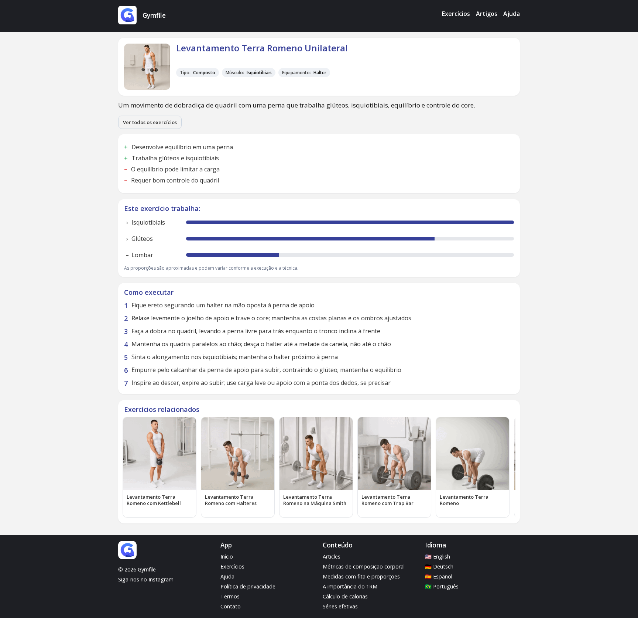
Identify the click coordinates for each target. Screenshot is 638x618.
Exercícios (456, 14)
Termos (230, 596)
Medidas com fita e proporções (361, 576)
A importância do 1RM (350, 586)
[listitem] (159, 467)
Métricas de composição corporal (364, 566)
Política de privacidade (247, 586)
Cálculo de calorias (345, 596)
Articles (331, 556)
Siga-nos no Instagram (146, 579)
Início (226, 556)
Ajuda (511, 14)
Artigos (486, 14)
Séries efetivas (340, 606)
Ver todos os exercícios (150, 122)
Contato (230, 606)
